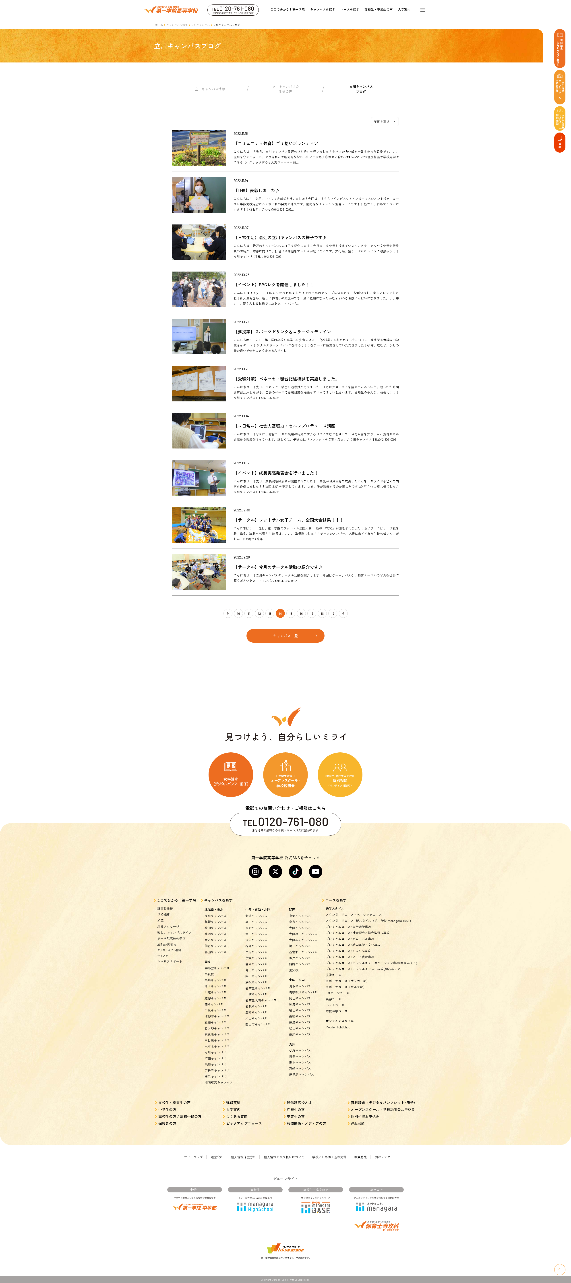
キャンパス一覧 (285, 635)
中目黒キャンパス (217, 1040)
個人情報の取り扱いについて (284, 1157)
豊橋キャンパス (256, 1012)
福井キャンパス (256, 946)
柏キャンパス (214, 1004)
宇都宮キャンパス (217, 968)
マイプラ (162, 955)
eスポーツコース (337, 993)
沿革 (160, 920)
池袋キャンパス (215, 1064)
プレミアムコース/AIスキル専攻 (348, 951)
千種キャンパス (256, 994)
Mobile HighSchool (338, 1027)
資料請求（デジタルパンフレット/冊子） (384, 1102)
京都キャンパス (300, 915)
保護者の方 (167, 1123)
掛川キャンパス (256, 976)
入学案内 (404, 9)
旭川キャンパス (215, 915)
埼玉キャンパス (215, 986)
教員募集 (360, 1157)
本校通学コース (337, 1011)
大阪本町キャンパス (303, 940)
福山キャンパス (300, 1010)
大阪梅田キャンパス (303, 934)
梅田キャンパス (300, 946)
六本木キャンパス (217, 1046)
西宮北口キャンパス (303, 952)
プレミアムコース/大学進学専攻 (348, 926)
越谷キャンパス (215, 998)
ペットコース (335, 1005)
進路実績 (233, 1102)
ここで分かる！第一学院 (287, 9)
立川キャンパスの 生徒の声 (285, 89)
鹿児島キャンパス (301, 1074)
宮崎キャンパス (300, 1068)
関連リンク (382, 1157)
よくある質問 (237, 1116)
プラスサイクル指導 (169, 950)
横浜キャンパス (215, 1076)
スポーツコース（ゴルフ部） (346, 987)
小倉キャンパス (300, 1050)
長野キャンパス (256, 928)
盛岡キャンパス (215, 934)
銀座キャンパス (215, 1022)
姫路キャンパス (300, 964)
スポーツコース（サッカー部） (347, 981)
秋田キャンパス (215, 928)
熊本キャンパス (300, 1062)
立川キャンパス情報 (210, 89)
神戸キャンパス (300, 958)
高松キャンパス (300, 1016)
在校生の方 (296, 1109)
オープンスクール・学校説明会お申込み (383, 1109)
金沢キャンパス (256, 940)
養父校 (293, 970)
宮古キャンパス (215, 940)
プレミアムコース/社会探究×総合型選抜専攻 (358, 932)
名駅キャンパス (256, 1006)
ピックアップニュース (244, 1123)
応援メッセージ (168, 926)
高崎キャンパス (215, 980)
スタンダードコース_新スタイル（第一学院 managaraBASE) (368, 920)
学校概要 (163, 914)
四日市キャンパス (257, 1024)
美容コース (333, 999)
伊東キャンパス (256, 958)
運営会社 (217, 1157)
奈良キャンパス (300, 922)
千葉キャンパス (215, 1010)
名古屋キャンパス (257, 988)
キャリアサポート (169, 961)
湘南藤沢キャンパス (219, 1082)
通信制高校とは (299, 1102)
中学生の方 (167, 1109)
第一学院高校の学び (171, 938)
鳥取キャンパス (300, 986)
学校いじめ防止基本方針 (329, 1157)
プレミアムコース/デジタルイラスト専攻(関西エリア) (363, 969)
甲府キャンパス (256, 952)
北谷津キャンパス (217, 1016)
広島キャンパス (300, 1004)
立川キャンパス (200, 25)
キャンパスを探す (322, 9)
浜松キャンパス (256, 982)
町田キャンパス (215, 1058)
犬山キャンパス (256, 1018)
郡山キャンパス (215, 952)
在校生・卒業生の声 (378, 9)
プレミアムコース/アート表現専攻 (350, 957)
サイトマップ (193, 1157)
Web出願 (357, 1123)
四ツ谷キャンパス (217, 1028)
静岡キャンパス (256, 964)
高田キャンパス (256, 922)
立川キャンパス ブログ (361, 89)
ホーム (159, 25)
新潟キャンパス (256, 915)
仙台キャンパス (215, 946)
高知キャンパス (300, 1034)
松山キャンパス (300, 1028)
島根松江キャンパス (303, 992)
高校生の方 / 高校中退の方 (179, 1116)
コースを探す (349, 9)
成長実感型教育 (166, 944)
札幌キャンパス (215, 922)
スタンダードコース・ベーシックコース (354, 914)
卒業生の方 (296, 1116)
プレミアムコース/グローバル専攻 (350, 938)
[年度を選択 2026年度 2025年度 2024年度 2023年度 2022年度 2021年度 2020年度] (385, 121)
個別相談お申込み (365, 1116)
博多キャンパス (300, 1056)
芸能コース (333, 975)
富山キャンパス (256, 934)
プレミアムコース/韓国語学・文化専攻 (353, 945)
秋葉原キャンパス (217, 1034)
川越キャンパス (215, 992)
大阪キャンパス (300, 928)
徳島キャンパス (300, 1022)
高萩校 (209, 974)
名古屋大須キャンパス (261, 1000)
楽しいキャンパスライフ (174, 932)
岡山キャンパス (300, 998)
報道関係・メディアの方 (306, 1123)
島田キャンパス (256, 970)
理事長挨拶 (165, 908)
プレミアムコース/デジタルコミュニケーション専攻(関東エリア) (371, 963)
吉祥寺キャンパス (217, 1070)
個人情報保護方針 (243, 1157)
